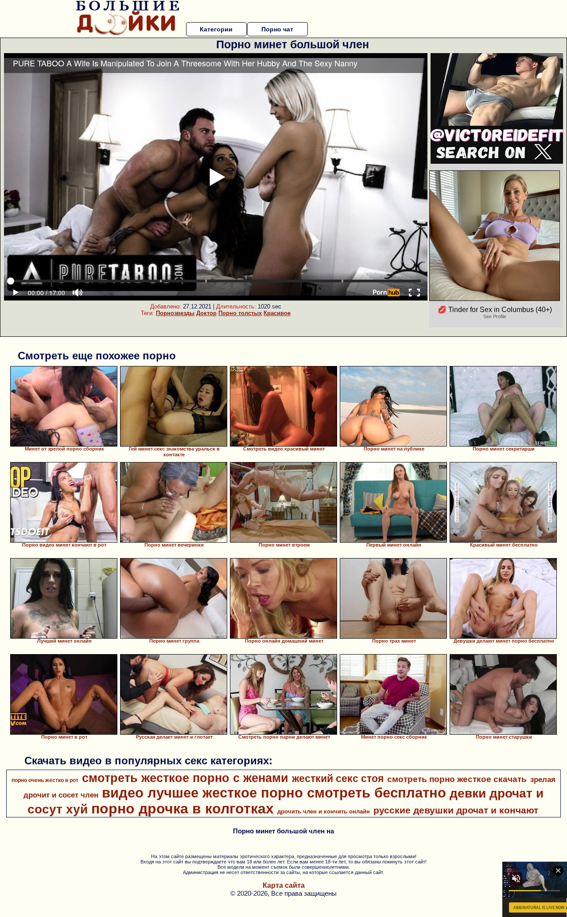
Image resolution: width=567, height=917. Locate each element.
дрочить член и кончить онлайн (323, 811)
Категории (216, 29)
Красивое (277, 313)
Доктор (206, 313)
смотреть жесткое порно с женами (185, 778)
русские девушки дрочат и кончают (455, 810)
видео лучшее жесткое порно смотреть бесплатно (274, 792)
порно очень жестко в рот (45, 780)
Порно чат (277, 29)
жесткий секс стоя (338, 778)
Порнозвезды (175, 313)
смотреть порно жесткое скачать (457, 779)
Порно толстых (240, 313)
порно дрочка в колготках (182, 809)
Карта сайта (284, 885)
